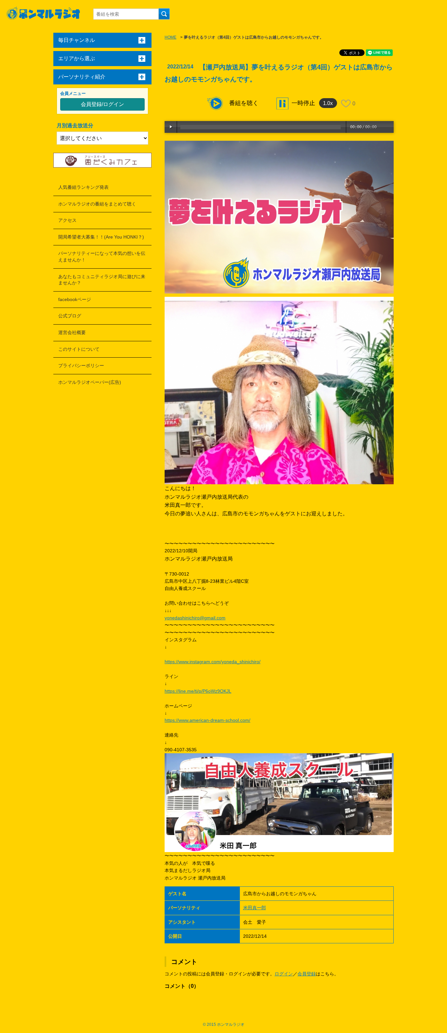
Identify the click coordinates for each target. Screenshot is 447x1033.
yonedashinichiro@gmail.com (195, 617)
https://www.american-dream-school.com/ (207, 720)
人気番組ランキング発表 (83, 187)
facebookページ (74, 299)
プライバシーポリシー (81, 365)
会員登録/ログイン (102, 104)
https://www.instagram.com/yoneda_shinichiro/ (212, 661)
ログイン (284, 973)
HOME (170, 37)
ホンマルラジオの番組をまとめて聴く (97, 203)
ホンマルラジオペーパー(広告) (89, 382)
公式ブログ (69, 315)
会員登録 (306, 973)
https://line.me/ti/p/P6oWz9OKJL (198, 691)
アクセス (67, 220)
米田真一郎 (254, 907)
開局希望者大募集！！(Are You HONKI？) (101, 237)
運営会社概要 (72, 332)
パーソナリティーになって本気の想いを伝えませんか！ (101, 256)
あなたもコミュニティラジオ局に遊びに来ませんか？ (101, 280)
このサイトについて (78, 349)
